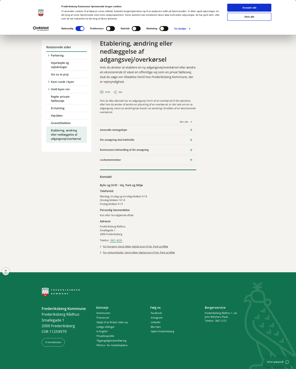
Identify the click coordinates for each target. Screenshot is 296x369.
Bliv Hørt (156, 327)
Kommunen (103, 313)
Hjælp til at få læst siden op (112, 322)
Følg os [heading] (155, 308)
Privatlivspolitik (105, 336)
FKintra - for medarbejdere (112, 345)
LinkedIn (155, 322)
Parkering (57, 55)
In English (102, 331)
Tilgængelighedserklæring (111, 340)
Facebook (156, 313)
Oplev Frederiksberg (162, 331)
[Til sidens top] (5, 271)
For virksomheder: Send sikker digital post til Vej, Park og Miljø (139, 252)
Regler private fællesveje (60, 99)
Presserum (103, 317)
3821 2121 (221, 320)
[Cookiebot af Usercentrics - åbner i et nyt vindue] (40, 28)
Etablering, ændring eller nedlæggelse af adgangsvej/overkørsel (66, 135)
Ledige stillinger (106, 327)
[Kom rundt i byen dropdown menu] (48, 81)
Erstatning (57, 108)
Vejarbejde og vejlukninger (60, 65)
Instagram (157, 317)
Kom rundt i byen (62, 82)
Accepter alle (249, 7)
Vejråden (57, 115)
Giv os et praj (59, 74)
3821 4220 (116, 240)
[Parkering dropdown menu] (48, 55)
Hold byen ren (60, 89)
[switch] (110, 28)
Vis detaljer (180, 28)
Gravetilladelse (61, 123)
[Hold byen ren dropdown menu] (48, 89)
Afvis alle (249, 16)
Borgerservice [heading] (215, 308)
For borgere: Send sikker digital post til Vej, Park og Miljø (135, 246)
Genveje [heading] (102, 308)
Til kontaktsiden (53, 342)
